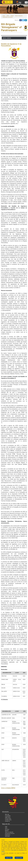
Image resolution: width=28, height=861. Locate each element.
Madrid (12, 15)
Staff (6, 826)
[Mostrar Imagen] (14, 53)
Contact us (7, 821)
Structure (7, 829)
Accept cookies (19, 857)
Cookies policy (8, 819)
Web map (7, 814)
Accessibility (7, 815)
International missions (9, 833)
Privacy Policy (8, 818)
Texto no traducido (18, 15)
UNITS (8, 15)
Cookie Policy (9, 857)
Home (4, 15)
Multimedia (7, 836)
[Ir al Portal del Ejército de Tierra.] (14, 8)
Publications (7, 834)
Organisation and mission (8, 17)
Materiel (6, 830)
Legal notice (7, 817)
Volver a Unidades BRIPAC (8, 788)
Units (6, 828)
